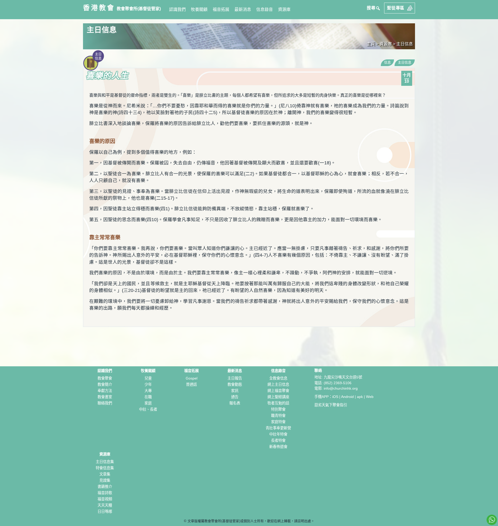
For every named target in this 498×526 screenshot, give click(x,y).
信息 (387, 62)
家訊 (234, 391)
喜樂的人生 (107, 75)
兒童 (148, 378)
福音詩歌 (105, 493)
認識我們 (177, 9)
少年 (148, 384)
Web (370, 397)
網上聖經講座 (278, 397)
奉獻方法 (105, 391)
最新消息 (242, 9)
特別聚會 (278, 409)
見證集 (104, 480)
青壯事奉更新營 (278, 428)
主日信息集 (105, 462)
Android (347, 397)
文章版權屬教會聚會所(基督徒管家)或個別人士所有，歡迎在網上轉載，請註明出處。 (251, 521)
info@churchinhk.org (341, 388)
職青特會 (278, 415)
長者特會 (278, 440)
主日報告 (234, 378)
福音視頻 (105, 499)
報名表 (234, 403)
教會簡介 (105, 384)
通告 (234, 397)
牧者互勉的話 (278, 403)
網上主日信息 (278, 384)
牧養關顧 (199, 9)
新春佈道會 (278, 447)
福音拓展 (221, 9)
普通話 (191, 384)
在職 (148, 397)
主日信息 (404, 44)
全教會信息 (278, 378)
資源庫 (284, 9)
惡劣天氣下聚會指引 (330, 405)
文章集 (104, 474)
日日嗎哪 (105, 511)
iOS (335, 397)
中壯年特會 (278, 434)
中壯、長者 (148, 409)
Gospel (191, 378)
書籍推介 (105, 487)
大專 (148, 391)
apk (360, 397)
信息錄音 (264, 9)
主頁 (371, 44)
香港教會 (99, 7)
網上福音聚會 (278, 391)
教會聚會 (105, 378)
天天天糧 (105, 505)
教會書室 (105, 397)
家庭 (148, 403)
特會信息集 (105, 468)
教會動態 (234, 384)
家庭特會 (278, 422)
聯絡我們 (105, 403)
